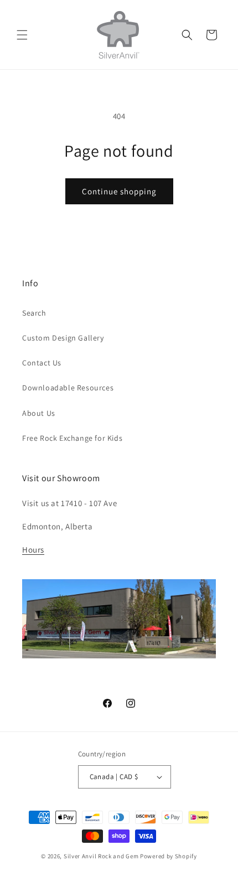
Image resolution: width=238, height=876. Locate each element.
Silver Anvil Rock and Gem (101, 856)
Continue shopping (119, 191)
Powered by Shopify (168, 856)
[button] (22, 35)
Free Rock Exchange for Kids (72, 438)
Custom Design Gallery (63, 338)
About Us (38, 413)
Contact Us (41, 363)
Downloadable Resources (67, 388)
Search (34, 313)
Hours (33, 549)
